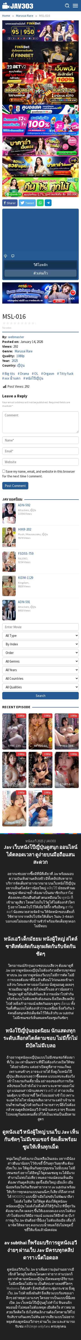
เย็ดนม (65, 1003)
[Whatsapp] (40, 202)
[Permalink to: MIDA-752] (14, 808)
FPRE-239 (14, 745)
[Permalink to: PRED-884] (67, 731)
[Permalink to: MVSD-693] (41, 769)
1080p (20, 356)
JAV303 (51, 841)
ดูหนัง (66, 897)
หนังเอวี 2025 (34, 841)
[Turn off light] (5, 256)
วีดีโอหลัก (41, 265)
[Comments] (13, 256)
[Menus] (75, 5)
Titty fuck (66, 373)
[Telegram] (48, 202)
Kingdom (23, 582)
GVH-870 (40, 822)
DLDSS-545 (14, 784)
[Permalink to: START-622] (67, 769)
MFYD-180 (40, 745)
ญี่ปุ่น (21, 365)
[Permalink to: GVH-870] (41, 808)
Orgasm (48, 373)
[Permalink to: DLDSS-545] (14, 769)
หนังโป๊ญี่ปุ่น (34, 378)
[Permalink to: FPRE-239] (14, 731)
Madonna (13, 1288)
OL (36, 373)
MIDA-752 (14, 822)
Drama (24, 373)
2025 (15, 361)
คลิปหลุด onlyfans (37, 1326)
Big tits (9, 373)
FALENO (22, 558)
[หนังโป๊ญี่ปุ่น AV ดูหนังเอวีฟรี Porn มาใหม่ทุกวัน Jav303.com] (17, 5)
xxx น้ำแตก (12, 378)
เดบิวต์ (52, 1090)
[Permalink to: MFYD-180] (41, 731)
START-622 (67, 784)
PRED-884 (67, 745)
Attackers (23, 510)
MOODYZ (18, 1196)
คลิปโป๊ (52, 888)
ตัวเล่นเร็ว (41, 273)
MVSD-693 (40, 784)
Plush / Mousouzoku (29, 534)
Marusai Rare (24, 351)
